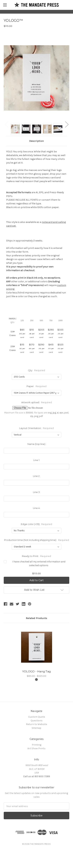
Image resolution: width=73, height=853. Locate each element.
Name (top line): (36, 444)
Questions (37, 720)
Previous (6, 124)
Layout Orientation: (36, 428)
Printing (36, 744)
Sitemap (36, 727)
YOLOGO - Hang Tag (36, 671)
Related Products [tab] (36, 618)
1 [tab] (36, 679)
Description (36, 140)
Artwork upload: (36, 402)
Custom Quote (36, 716)
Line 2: (36, 476)
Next (66, 124)
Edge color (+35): (36, 524)
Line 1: (36, 460)
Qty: (36, 370)
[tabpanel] (36, 652)
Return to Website (36, 724)
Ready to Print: (36, 556)
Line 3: (36, 492)
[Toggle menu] (5, 5)
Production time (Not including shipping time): (36, 540)
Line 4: (36, 508)
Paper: (36, 386)
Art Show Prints (36, 748)
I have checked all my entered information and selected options (38, 563)
